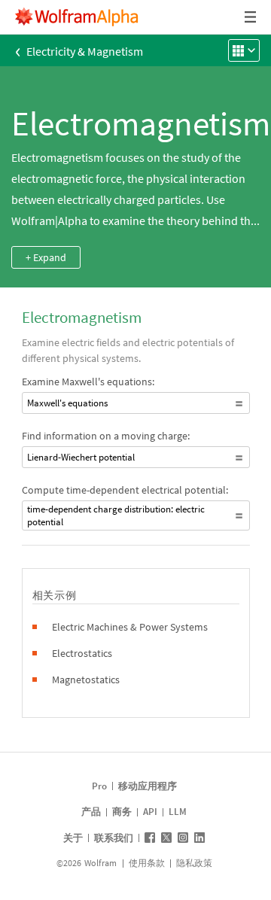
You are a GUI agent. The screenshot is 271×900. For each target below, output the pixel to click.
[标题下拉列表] (251, 17)
